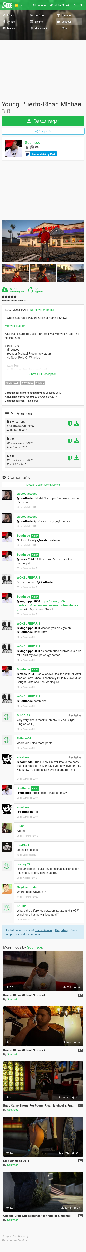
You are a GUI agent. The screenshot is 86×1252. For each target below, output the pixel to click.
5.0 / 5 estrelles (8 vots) (14, 300)
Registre (61, 930)
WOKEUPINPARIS (28, 577)
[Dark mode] (75, 5)
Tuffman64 (24, 738)
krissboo (23, 757)
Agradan (39, 291)
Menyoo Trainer (15, 326)
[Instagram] (32, 147)
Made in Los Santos (14, 1240)
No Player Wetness (42, 310)
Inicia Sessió (43, 930)
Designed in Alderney (15, 1236)
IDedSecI (23, 845)
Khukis (21, 906)
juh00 (20, 826)
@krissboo (24, 793)
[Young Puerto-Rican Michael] (43, 241)
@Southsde (25, 498)
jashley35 (23, 864)
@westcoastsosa (48, 540)
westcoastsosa (27, 493)
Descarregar (45, 120)
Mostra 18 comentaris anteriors (43, 484)
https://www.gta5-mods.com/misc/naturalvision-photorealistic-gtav (47, 605)
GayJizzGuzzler (27, 887)
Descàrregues (17, 291)
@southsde (25, 762)
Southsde (32, 142)
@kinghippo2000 (28, 601)
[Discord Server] (37, 147)
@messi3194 (25, 559)
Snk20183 (23, 715)
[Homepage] (27, 147)
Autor (35, 535)
